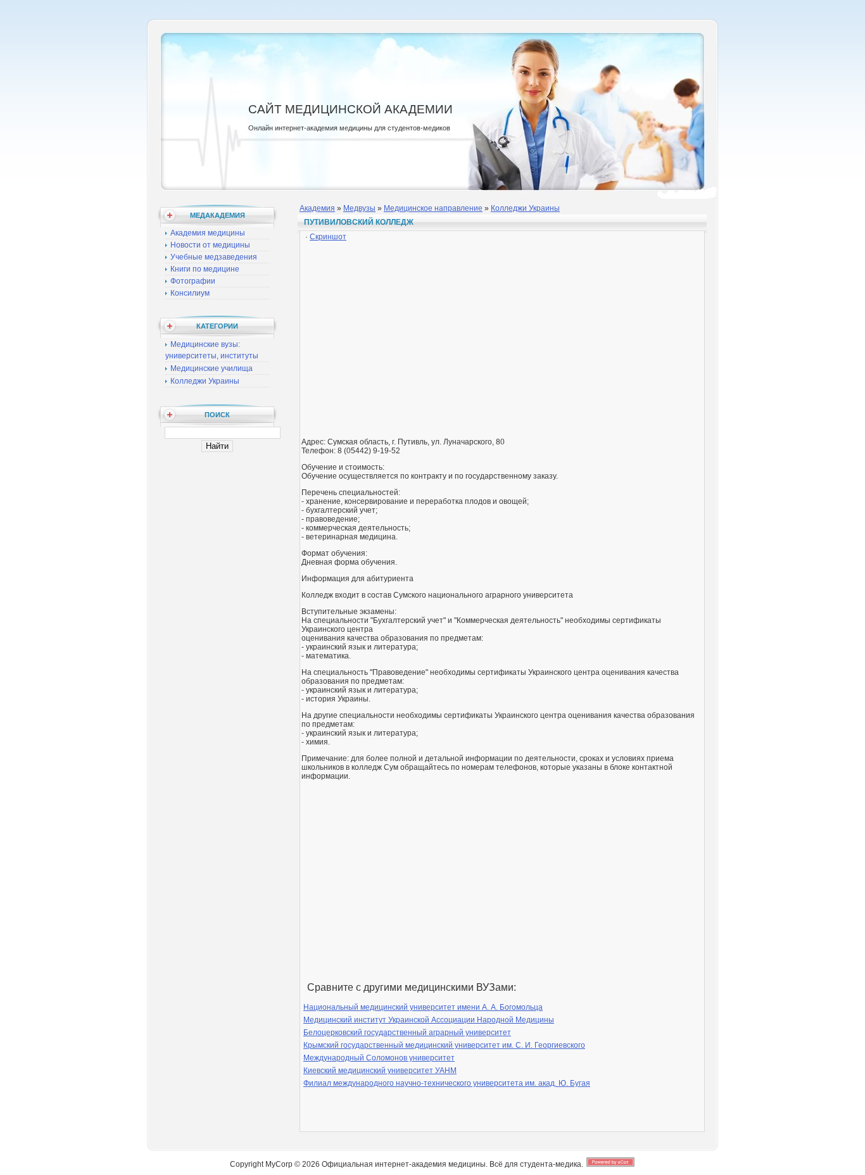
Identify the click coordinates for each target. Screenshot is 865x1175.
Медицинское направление (433, 208)
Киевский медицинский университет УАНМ (380, 1070)
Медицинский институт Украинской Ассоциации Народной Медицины (428, 1019)
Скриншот (328, 236)
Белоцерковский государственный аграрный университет (407, 1032)
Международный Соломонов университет (379, 1057)
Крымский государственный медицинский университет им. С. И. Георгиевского (444, 1045)
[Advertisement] (502, 332)
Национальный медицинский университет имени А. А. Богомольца (423, 1007)
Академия (317, 208)
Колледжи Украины (204, 381)
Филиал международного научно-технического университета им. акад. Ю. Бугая (446, 1083)
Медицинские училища (211, 368)
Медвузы (359, 208)
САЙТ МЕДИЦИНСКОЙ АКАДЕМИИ (350, 109)
